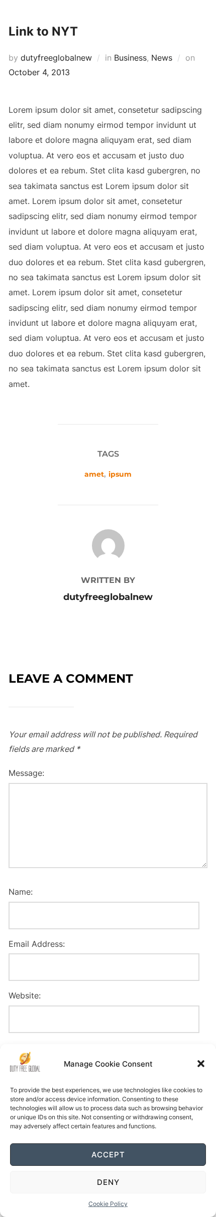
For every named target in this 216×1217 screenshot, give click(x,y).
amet (94, 474)
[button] (201, 1064)
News (161, 58)
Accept (108, 1154)
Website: (25, 995)
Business (130, 58)
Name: (21, 892)
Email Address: (37, 944)
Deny (108, 1182)
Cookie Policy (108, 1203)
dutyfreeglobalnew (56, 58)
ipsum (120, 474)
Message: (26, 773)
